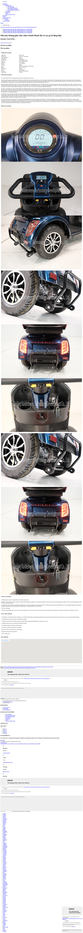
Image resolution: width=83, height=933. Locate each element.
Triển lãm (7, 19)
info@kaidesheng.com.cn (8, 762)
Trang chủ (5, 3)
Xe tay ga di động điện (18, 743)
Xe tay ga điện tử (10, 743)
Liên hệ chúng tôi (6, 21)
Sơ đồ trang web (3, 742)
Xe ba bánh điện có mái (12, 7)
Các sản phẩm (5, 4)
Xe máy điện (7, 12)
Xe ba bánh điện (8, 5)
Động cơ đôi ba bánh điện (13, 9)
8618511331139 (6, 771)
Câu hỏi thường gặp (7, 17)
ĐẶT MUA (2, 740)
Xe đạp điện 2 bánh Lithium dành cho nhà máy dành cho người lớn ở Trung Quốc (19, 667)
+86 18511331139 (6, 753)
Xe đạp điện (7, 11)
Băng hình (5, 15)
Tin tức (4, 16)
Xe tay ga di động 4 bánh (10, 14)
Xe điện (6, 13)
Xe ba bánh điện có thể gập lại (13, 10)
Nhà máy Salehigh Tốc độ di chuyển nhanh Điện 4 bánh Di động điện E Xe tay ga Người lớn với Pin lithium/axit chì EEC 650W (28, 666)
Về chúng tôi (5, 18)
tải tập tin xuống (8, 42)
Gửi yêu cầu (2, 42)
